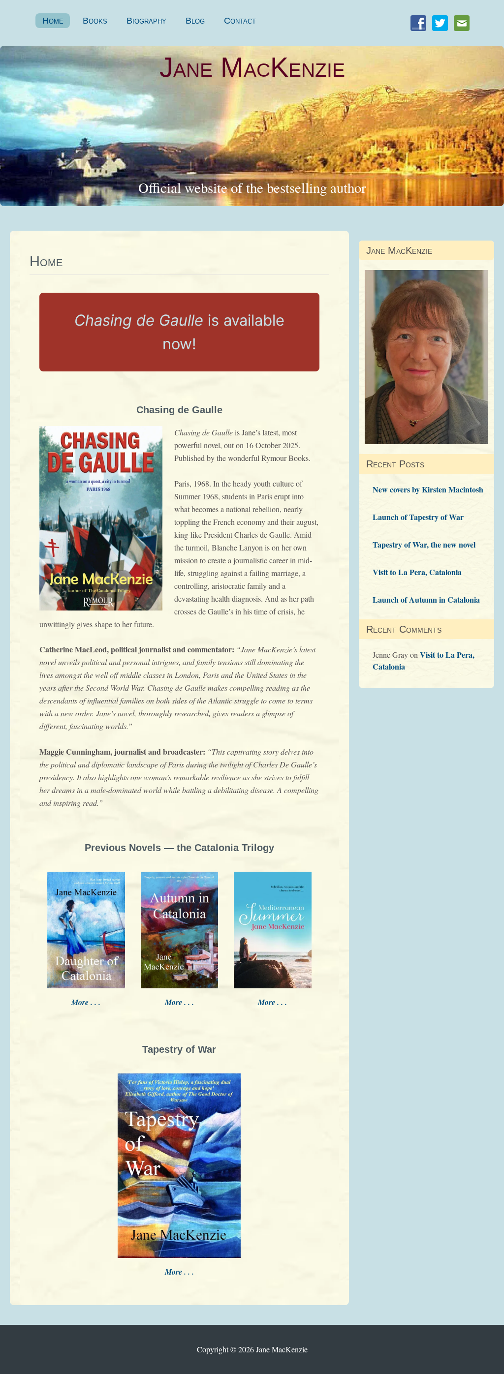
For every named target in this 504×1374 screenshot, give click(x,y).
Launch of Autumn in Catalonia (426, 599)
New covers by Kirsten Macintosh (428, 489)
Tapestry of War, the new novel (424, 544)
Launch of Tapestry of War (418, 516)
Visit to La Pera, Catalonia (417, 572)
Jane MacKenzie (252, 67)
